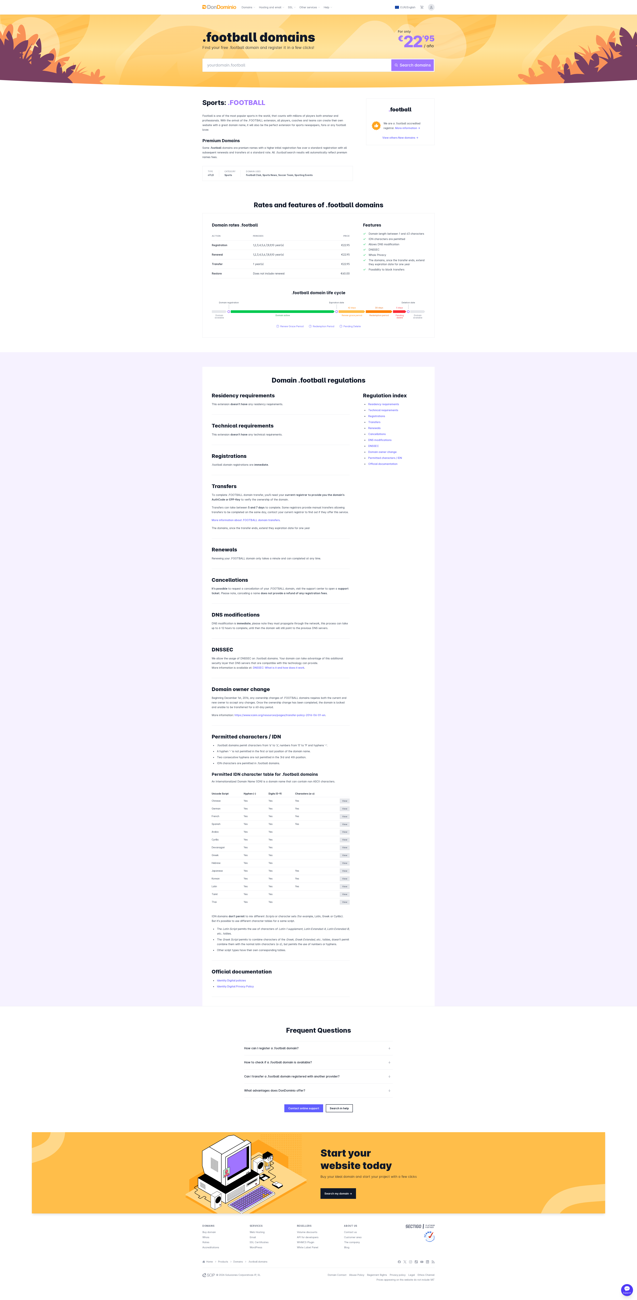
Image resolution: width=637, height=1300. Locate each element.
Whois (205, 1237)
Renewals (374, 428)
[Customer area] (431, 7)
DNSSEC (373, 446)
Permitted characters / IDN (385, 458)
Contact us (350, 1232)
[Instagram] (410, 1262)
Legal (411, 1274)
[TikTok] (416, 1262)
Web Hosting (257, 1232)
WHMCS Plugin (305, 1242)
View (344, 801)
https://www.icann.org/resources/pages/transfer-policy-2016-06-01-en (280, 715)
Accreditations (210, 1247)
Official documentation (382, 464)
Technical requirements (383, 410)
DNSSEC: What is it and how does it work (278, 667)
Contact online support (303, 1108)
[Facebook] (399, 1262)
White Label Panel (307, 1247)
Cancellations (377, 434)
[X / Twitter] (404, 1262)
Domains (247, 7)
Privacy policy (398, 1274)
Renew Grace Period (290, 326)
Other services (308, 7)
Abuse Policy (356, 1274)
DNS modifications (379, 440)
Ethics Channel (426, 1274)
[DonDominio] (219, 7)
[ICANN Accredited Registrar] (429, 1236)
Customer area (352, 1237)
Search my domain (337, 1193)
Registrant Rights (377, 1274)
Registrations (376, 416)
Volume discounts (307, 1232)
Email (253, 1237)
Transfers (374, 422)
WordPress (256, 1247)
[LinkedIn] (427, 1262)
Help (326, 7)
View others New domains (399, 137)
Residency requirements (383, 404)
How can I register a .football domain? (317, 1048)
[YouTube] (421, 1262)
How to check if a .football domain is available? (317, 1062)
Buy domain (209, 1232)
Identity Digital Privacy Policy (235, 986)
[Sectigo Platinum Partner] (420, 1226)
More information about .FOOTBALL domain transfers (246, 520)
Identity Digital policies (231, 980)
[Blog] (433, 1262)
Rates (205, 1242)
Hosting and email (270, 7)
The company (352, 1242)
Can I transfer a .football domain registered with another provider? (317, 1076)
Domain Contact (337, 1274)
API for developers (307, 1237)
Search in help (339, 1108)
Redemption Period (321, 326)
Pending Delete (350, 326)
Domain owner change (382, 452)
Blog (346, 1247)
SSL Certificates (259, 1242)
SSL (290, 7)
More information (406, 128)
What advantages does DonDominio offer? (317, 1090)
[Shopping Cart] (422, 7)
